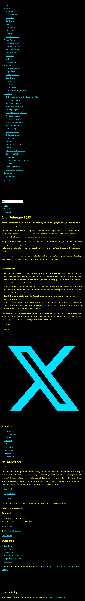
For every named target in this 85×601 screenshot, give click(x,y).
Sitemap (70, 566)
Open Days (8, 546)
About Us (7, 209)
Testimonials (8, 447)
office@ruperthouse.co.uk (13, 531)
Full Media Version (59, 566)
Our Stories (8, 441)
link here (44, 305)
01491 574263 (9, 526)
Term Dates (8, 549)
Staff (5, 444)
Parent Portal (8, 181)
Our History (8, 437)
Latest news (8, 562)
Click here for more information (56, 597)
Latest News (8, 450)
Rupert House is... (10, 456)
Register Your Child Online (13, 559)
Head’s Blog (8, 212)
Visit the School (9, 552)
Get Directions (7, 536)
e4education (47, 566)
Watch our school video (12, 555)
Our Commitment (10, 434)
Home (6, 206)
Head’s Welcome (10, 431)
